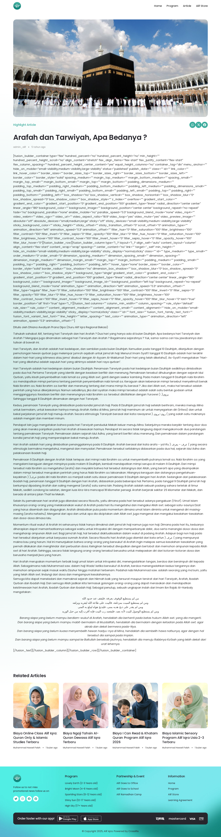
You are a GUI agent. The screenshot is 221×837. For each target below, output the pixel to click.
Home (158, 6)
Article (187, 6)
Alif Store (202, 6)
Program (172, 6)
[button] (192, 125)
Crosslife (133, 831)
